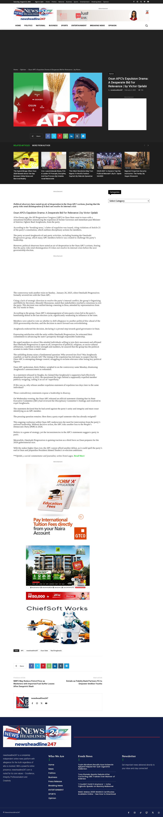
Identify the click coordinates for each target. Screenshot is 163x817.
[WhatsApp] (65, 136)
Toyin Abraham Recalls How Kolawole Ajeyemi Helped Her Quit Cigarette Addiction (95, 766)
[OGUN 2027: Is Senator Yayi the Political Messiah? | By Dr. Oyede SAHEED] (109, 160)
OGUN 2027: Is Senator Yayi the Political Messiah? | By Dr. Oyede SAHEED (109, 173)
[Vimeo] (144, 1)
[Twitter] (141, 1)
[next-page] (148, 145)
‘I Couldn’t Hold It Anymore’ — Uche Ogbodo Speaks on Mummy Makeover (96, 785)
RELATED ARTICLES (21, 145)
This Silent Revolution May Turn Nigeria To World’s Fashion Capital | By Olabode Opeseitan (81, 173)
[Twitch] (146, 812)
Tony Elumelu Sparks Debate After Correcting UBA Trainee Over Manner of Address (96, 776)
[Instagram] (137, 1)
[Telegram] (83, 136)
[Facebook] (133, 1)
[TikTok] (140, 812)
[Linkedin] (71, 136)
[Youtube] (148, 1)
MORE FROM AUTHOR (41, 145)
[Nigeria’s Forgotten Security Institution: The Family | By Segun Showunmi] (137, 160)
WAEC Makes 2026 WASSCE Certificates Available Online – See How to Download (97, 793)
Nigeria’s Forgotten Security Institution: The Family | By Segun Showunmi (135, 173)
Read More (79, 456)
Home (15, 69)
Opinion (23, 69)
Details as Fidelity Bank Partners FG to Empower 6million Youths (84, 682)
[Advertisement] (81, 47)
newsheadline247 (117, 90)
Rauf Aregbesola (56, 650)
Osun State (44, 650)
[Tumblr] (77, 136)
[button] (146, 25)
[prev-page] (144, 145)
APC (22, 650)
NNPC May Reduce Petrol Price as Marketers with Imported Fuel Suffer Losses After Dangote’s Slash (33, 684)
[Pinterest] (59, 136)
